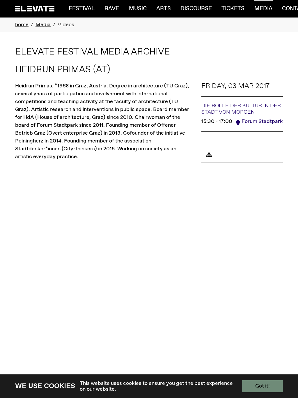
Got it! (262, 386)
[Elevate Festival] (34, 8)
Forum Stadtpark (262, 121)
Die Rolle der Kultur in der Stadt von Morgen (241, 109)
